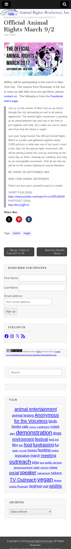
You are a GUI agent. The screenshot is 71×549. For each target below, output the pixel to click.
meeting (48, 455)
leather (55, 450)
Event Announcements (41, 17)
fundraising (43, 444)
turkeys (56, 473)
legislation (22, 456)
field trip (54, 439)
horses (32, 450)
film (15, 445)
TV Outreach (23, 479)
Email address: (13, 295)
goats (15, 450)
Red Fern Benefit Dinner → (54, 252)
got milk (23, 450)
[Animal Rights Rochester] (35, 12)
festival (41, 439)
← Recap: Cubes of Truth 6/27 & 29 (18, 252)
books (16, 426)
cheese (32, 427)
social (14, 473)
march (16, 233)
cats (25, 427)
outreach (20, 462)
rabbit (36, 467)
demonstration (34, 432)
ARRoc (38, 351)
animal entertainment (35, 409)
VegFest (35, 486)
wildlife (55, 486)
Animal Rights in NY (15, 17)
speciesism (43, 473)
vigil (45, 486)
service (44, 467)
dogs (57, 433)
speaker (28, 472)
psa (42, 462)
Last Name (11, 287)
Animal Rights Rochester (39, 541)
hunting (44, 450)
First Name (11, 278)
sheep (53, 467)
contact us (10, 96)
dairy (12, 433)
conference (43, 426)
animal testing (23, 415)
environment (23, 439)
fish (21, 445)
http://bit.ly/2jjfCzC (19, 205)
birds (53, 421)
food (28, 444)
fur (57, 445)
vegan (26, 233)
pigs (35, 462)
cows (54, 426)
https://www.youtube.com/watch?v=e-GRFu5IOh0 (36, 196)
